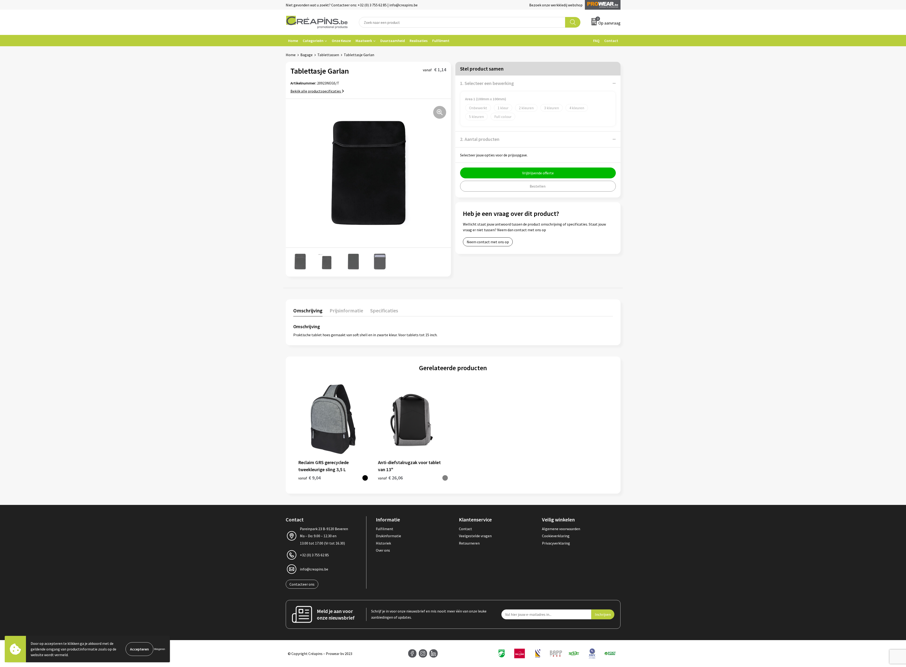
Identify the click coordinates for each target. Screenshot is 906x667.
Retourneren (469, 543)
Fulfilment (440, 40)
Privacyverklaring (556, 543)
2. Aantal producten (479, 139)
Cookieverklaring (556, 535)
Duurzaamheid (392, 40)
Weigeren (159, 649)
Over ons (383, 550)
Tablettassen (328, 54)
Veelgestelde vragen (475, 535)
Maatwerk (364, 40)
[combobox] (462, 22)
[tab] (308, 311)
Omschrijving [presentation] (308, 310)
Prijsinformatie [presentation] (346, 310)
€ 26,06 (390, 478)
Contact (611, 40)
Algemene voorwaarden (561, 528)
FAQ (596, 40)
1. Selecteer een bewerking (487, 83)
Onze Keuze (341, 40)
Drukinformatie (388, 535)
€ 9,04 (309, 478)
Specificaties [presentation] (384, 310)
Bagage (306, 54)
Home (293, 40)
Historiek (383, 543)
